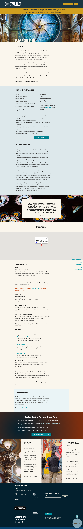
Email (24, 520)
